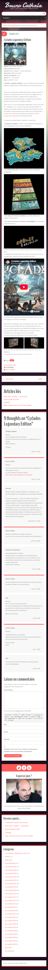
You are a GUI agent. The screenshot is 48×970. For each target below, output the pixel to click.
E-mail (6, 732)
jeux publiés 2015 (10, 900)
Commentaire (9, 690)
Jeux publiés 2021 (10, 880)
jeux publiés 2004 (10, 937)
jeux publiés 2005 (10, 934)
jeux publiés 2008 (10, 924)
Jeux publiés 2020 (10, 883)
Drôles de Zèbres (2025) (11, 399)
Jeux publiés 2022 (10, 877)
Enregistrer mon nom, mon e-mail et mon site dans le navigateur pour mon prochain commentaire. (20, 750)
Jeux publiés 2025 (13, 25)
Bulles (7, 947)
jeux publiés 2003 (10, 941)
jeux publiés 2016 (10, 897)
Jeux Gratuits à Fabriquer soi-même (16, 853)
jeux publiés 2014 (10, 904)
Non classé (8, 951)
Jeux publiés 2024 (10, 870)
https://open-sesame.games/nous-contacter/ (19, 475)
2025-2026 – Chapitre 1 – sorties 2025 (15, 396)
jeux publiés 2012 (10, 910)
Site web (6, 739)
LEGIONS (7, 402)
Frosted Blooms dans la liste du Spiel (16, 822)
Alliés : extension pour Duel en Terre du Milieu (18, 405)
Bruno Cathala (23, 5)
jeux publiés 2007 (10, 927)
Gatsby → (41, 379)
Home (5, 25)
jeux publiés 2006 (10, 931)
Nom (5, 724)
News (7, 860)
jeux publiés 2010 (10, 917)
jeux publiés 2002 (10, 944)
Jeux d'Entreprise (10, 863)
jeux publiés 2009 (10, 920)
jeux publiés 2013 (10, 907)
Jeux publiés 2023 (10, 873)
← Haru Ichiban (8, 379)
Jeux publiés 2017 (10, 894)
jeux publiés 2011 (10, 914)
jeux (12, 360)
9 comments (9, 367)
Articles (7, 856)
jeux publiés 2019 (10, 887)
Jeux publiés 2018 (10, 890)
